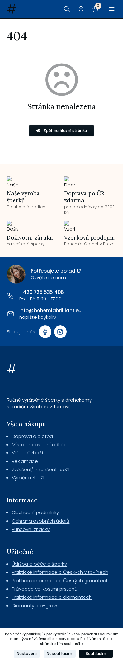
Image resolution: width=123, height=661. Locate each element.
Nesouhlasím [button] (59, 653)
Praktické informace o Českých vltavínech (60, 572)
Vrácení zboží (27, 452)
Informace (22, 500)
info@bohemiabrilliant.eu (50, 310)
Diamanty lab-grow (34, 605)
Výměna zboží (28, 477)
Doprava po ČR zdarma (84, 197)
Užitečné (20, 551)
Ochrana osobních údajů (40, 521)
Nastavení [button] (27, 653)
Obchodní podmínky (35, 512)
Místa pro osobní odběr (39, 444)
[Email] (10, 314)
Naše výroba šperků (23, 197)
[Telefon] (10, 295)
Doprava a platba (32, 436)
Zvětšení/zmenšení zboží (40, 469)
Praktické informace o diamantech (52, 597)
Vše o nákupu (26, 424)
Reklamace (25, 461)
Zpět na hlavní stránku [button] (65, 130)
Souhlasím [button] (96, 653)
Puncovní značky (31, 529)
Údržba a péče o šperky (39, 564)
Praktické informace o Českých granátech (60, 580)
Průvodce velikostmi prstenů (45, 588)
